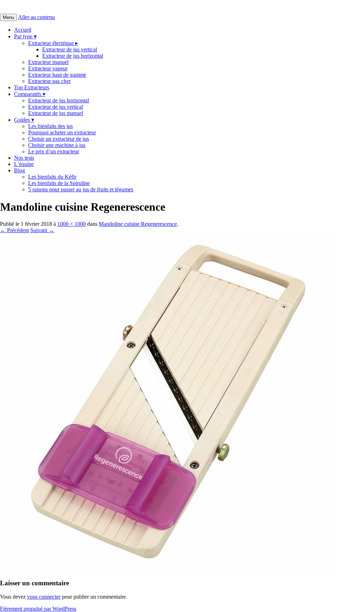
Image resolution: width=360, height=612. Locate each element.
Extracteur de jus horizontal (72, 56)
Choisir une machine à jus (56, 145)
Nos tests (24, 158)
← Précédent (14, 230)
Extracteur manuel (48, 62)
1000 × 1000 (71, 224)
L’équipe (24, 164)
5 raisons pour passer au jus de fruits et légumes (80, 189)
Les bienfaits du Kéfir (52, 177)
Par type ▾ (25, 36)
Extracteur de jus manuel (55, 113)
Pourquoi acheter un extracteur (62, 132)
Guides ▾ (24, 120)
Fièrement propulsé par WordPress (38, 609)
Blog (19, 170)
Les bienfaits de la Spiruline (59, 183)
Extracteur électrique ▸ (53, 43)
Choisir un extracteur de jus (58, 139)
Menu (8, 17)
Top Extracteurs (31, 87)
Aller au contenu (36, 17)
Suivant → (42, 230)
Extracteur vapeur (48, 68)
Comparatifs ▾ (29, 94)
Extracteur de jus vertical (69, 49)
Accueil (22, 30)
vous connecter (43, 597)
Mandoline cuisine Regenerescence (138, 224)
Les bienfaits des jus (50, 126)
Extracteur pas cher (49, 81)
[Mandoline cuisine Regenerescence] (169, 569)
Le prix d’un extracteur (53, 151)
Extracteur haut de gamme (57, 75)
